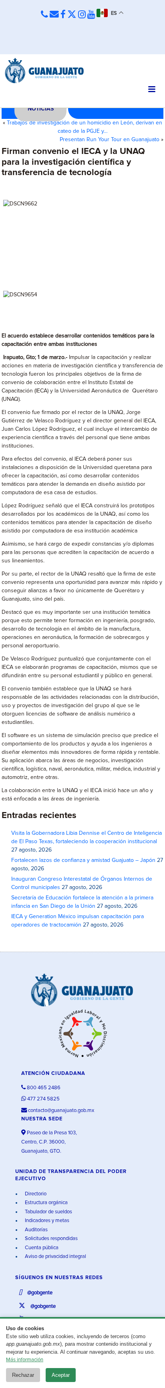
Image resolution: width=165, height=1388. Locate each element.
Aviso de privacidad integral (55, 1256)
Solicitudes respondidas (51, 1238)
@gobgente (39, 1292)
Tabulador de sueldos (48, 1211)
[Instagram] (82, 15)
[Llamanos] (44, 14)
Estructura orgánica (46, 1202)
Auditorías (36, 1229)
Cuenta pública (41, 1247)
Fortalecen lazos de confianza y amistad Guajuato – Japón (83, 860)
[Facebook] (63, 15)
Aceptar (61, 1375)
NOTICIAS (41, 109)
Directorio (35, 1194)
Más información (24, 1359)
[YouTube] (91, 15)
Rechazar (23, 1375)
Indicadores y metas (46, 1220)
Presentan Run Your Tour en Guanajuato (109, 139)
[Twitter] (71, 15)
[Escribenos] (54, 14)
